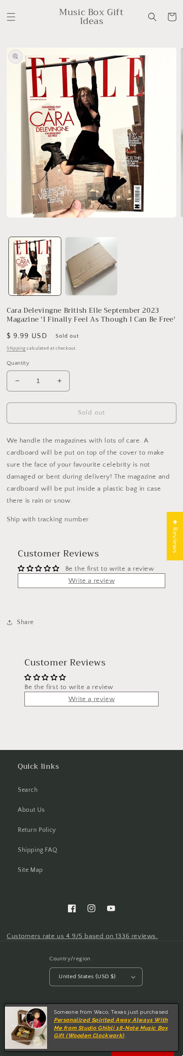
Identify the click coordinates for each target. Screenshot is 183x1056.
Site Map (30, 870)
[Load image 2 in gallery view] (91, 266)
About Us (31, 810)
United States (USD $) (87, 976)
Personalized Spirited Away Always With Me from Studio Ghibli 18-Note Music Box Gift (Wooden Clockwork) (111, 1028)
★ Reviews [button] (175, 536)
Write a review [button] (91, 580)
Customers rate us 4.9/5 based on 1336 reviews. (82, 936)
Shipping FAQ (37, 850)
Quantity (18, 363)
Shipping (16, 348)
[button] (11, 17)
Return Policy (37, 830)
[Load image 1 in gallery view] (35, 266)
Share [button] (25, 622)
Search (28, 790)
